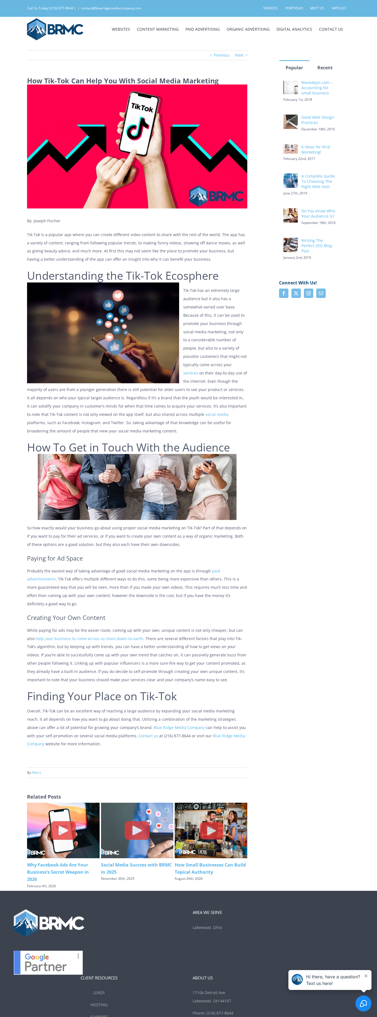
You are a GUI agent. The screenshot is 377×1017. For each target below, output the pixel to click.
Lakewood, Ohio (208, 927)
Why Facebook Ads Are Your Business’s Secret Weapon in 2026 (58, 872)
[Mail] (321, 293)
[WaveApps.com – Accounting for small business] (290, 83)
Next (239, 55)
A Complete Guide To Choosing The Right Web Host (318, 181)
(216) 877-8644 (219, 1013)
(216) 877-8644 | (63, 8)
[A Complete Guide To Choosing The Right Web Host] (290, 177)
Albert (36, 772)
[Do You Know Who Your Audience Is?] (290, 212)
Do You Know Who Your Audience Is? (318, 213)
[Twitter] (296, 293)
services (190, 373)
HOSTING (99, 1004)
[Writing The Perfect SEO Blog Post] (290, 241)
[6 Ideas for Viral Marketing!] (290, 148)
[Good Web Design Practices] (290, 118)
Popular (294, 68)
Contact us (148, 735)
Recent (325, 68)
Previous (222, 55)
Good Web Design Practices (317, 120)
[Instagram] (308, 293)
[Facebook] (283, 293)
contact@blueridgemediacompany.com (111, 8)
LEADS (99, 992)
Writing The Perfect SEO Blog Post (316, 245)
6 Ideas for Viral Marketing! (315, 149)
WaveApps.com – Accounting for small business (317, 88)
